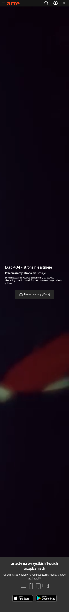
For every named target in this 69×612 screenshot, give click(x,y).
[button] (46, 3)
